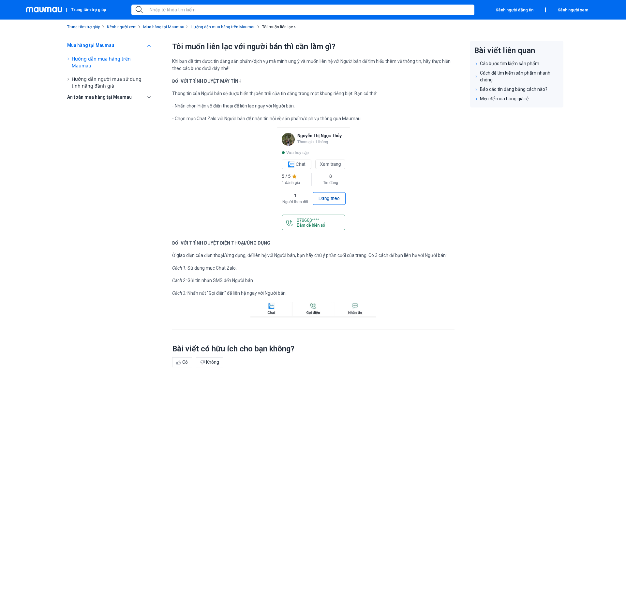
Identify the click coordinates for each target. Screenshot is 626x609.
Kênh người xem (573, 9)
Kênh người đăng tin (514, 9)
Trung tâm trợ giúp (88, 9)
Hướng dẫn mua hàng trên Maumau (101, 62)
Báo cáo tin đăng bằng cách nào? (513, 89)
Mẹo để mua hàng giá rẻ (504, 98)
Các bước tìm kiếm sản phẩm (509, 63)
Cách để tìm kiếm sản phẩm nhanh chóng (515, 76)
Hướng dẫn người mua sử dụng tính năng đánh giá (107, 82)
